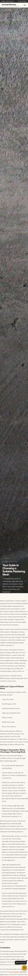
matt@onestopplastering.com (7, 1)
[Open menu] (24, 5)
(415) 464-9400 (23, 1)
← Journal (5, 558)
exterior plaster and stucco (17, 972)
